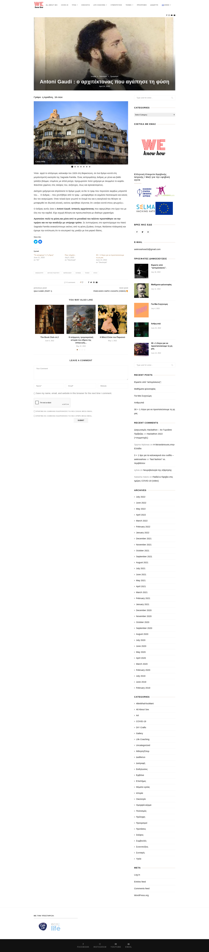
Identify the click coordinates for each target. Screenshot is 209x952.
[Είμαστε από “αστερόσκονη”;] (141, 271)
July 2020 (140, 640)
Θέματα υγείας (143, 787)
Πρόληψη (140, 817)
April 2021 (141, 586)
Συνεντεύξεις (116, 5)
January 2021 (142, 604)
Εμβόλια (140, 775)
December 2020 (144, 610)
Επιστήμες (141, 781)
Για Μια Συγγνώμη (159, 304)
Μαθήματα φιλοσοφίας (161, 285)
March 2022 (142, 521)
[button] (38, 133)
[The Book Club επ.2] (49, 319)
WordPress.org (141, 895)
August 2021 (142, 562)
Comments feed (141, 888)
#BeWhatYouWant (145, 703)
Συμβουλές (141, 841)
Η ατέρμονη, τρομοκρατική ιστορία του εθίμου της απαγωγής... (81, 340)
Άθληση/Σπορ (142, 751)
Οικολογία (85, 5)
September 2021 (144, 556)
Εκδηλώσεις (142, 769)
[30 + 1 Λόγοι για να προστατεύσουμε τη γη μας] (141, 349)
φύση (95, 273)
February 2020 (143, 670)
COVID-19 (64, 5)
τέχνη (87, 273)
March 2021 (142, 592)
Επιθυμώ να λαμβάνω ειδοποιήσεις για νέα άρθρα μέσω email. (64, 416)
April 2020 (141, 658)
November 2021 (144, 544)
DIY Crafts (141, 727)
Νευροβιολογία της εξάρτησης (157, 470)
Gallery (139, 733)
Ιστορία (93, 76)
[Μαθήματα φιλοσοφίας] (141, 290)
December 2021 (144, 538)
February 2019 (143, 688)
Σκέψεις (140, 835)
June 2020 (141, 646)
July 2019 (140, 676)
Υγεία (74, 5)
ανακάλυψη (39, 273)
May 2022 (141, 509)
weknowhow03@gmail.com (147, 249)
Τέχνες (129, 5)
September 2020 (144, 628)
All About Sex (51, 5)
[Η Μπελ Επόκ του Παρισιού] (112, 319)
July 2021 (140, 568)
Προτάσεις (141, 829)
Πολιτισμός (103, 76)
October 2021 (142, 550)
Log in (137, 875)
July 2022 (140, 497)
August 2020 (142, 634)
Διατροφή (140, 763)
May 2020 (141, 652)
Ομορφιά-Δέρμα (143, 805)
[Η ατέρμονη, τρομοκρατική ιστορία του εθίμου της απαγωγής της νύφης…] (81, 319)
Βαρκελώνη (67, 273)
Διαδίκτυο (154, 5)
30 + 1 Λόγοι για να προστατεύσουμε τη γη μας (161, 346)
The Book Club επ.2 (49, 337)
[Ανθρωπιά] (141, 329)
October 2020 (142, 622)
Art (137, 715)
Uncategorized (143, 745)
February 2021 (143, 598)
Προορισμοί (142, 5)
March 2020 (142, 664)
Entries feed (140, 882)
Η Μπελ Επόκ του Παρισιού (112, 337)
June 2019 (141, 682)
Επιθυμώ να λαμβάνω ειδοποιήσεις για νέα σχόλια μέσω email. (64, 411)
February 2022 (143, 526)
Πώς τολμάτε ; (70, 255)
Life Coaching (99, 5)
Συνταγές (140, 852)
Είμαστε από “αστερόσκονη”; (158, 266)
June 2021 (141, 574)
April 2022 (141, 515)
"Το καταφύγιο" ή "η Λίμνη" (44, 255)
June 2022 (141, 503)
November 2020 (144, 616)
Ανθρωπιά (156, 324)
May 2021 (141, 580)
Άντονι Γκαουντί (53, 273)
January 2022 (142, 532)
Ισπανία (78, 273)
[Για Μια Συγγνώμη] (141, 310)
